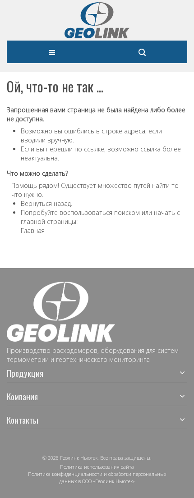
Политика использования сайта (97, 466)
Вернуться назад (46, 203)
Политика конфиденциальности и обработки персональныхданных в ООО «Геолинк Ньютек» (97, 477)
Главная (33, 230)
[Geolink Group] (97, 20)
